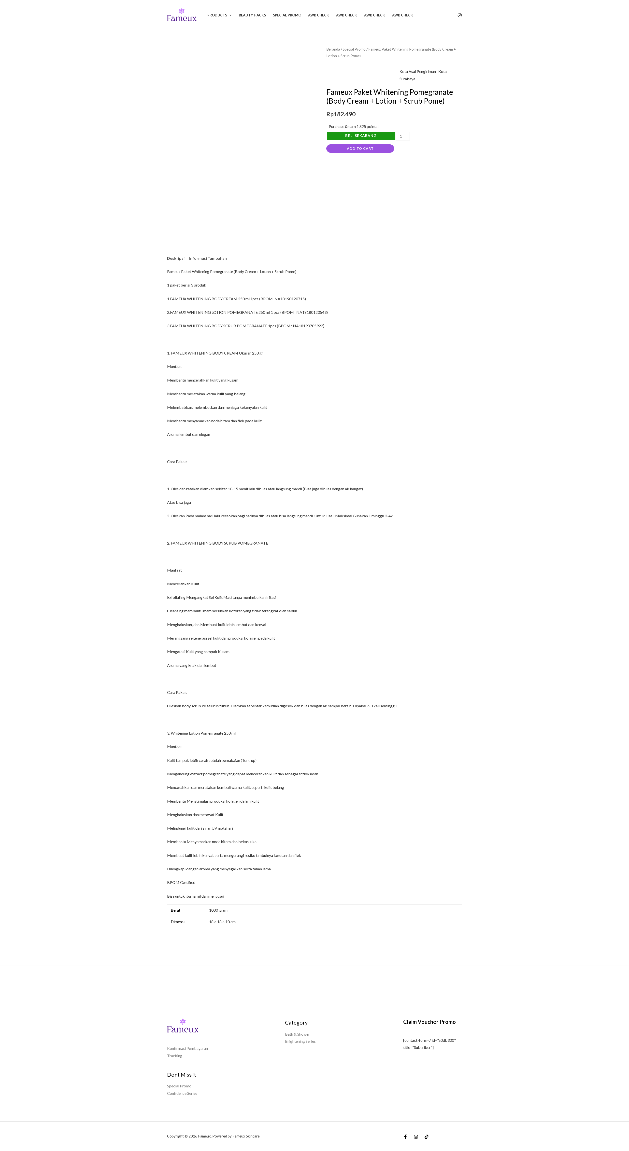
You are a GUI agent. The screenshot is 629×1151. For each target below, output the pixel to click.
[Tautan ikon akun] (459, 15)
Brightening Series (300, 1041)
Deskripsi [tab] (176, 258)
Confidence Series (182, 1093)
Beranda (333, 49)
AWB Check (318, 15)
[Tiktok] (426, 1137)
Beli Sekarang (361, 135)
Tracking (174, 1055)
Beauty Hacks (252, 15)
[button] (229, 15)
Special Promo (287, 15)
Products (217, 15)
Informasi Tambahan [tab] (208, 258)
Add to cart (360, 148)
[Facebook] (405, 1137)
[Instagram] (416, 1137)
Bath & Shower (297, 1034)
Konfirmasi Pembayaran (187, 1048)
